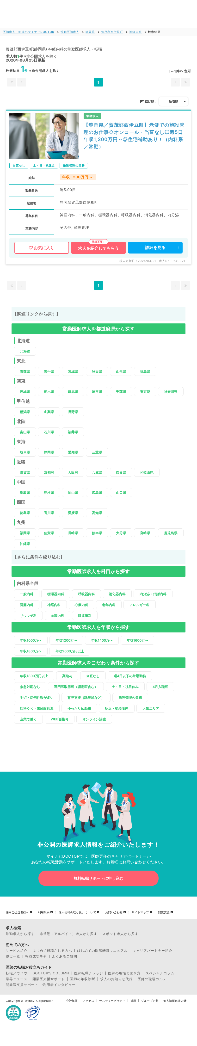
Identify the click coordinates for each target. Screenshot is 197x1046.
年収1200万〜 (66, 640)
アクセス (88, 1000)
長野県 (73, 412)
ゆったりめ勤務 (79, 708)
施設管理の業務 (130, 697)
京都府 (49, 472)
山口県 (121, 492)
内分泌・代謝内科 (153, 594)
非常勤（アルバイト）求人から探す (68, 933)
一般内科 (26, 594)
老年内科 (109, 605)
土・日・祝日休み (125, 687)
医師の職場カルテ (152, 979)
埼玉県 (97, 392)
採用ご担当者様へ (17, 912)
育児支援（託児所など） (86, 697)
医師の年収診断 (82, 979)
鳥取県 (25, 492)
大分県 (121, 533)
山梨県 (49, 412)
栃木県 (49, 392)
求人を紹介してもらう (98, 248)
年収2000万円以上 (69, 651)
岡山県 (73, 492)
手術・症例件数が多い (37, 697)
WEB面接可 (59, 719)
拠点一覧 (13, 956)
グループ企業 (149, 1000)
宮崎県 (145, 533)
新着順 (173, 101)
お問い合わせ (114, 912)
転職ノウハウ (16, 973)
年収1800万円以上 (34, 676)
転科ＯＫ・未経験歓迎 (37, 708)
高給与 (67, 676)
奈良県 (121, 472)
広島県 (97, 492)
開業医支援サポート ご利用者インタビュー (40, 984)
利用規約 (43, 912)
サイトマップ (140, 912)
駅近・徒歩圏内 (117, 708)
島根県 (49, 492)
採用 (133, 1000)
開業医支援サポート (48, 979)
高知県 (97, 513)
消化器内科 (117, 594)
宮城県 (73, 371)
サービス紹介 (16, 950)
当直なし (93, 676)
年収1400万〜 (102, 640)
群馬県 (73, 392)
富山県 (25, 432)
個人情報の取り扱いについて (77, 912)
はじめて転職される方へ (52, 950)
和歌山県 (147, 472)
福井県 (73, 432)
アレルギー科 (139, 605)
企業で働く (28, 719)
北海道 (25, 351)
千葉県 (121, 392)
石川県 (49, 432)
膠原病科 (85, 615)
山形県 (121, 371)
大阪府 (73, 472)
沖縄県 (25, 544)
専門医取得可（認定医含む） (76, 687)
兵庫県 (97, 472)
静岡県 (90, 32)
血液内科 (57, 615)
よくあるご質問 (64, 956)
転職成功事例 (36, 956)
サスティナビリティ (112, 1000)
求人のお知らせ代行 (116, 979)
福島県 (145, 371)
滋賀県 (25, 472)
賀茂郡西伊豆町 (112, 32)
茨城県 (25, 392)
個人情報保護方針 (174, 1000)
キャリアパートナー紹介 (152, 950)
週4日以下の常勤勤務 (130, 676)
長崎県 (73, 533)
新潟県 (25, 412)
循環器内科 (55, 594)
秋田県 (97, 371)
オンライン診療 (94, 719)
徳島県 (25, 513)
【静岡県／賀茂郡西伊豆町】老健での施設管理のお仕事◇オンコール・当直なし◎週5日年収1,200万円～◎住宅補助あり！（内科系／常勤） (134, 135)
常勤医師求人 (70, 32)
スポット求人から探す (120, 933)
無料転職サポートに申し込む (98, 878)
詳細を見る (155, 247)
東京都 (145, 392)
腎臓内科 (26, 605)
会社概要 (72, 1000)
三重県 (97, 452)
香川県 (49, 513)
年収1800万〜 (31, 651)
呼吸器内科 (86, 594)
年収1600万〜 (137, 640)
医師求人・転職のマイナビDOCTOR (28, 32)
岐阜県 (25, 452)
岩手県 (49, 371)
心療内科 (81, 605)
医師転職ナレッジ (88, 973)
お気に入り (44, 247)
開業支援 (164, 912)
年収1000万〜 (31, 640)
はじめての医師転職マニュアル (102, 950)
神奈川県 (171, 392)
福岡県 (25, 533)
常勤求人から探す (20, 933)
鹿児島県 (171, 533)
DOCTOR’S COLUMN (50, 973)
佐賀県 (49, 533)
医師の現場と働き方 (124, 973)
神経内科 (135, 32)
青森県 (25, 371)
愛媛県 (73, 513)
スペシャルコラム (160, 973)
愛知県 (73, 452)
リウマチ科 (28, 615)
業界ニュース (16, 979)
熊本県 (97, 533)
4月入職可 (160, 687)
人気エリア (150, 708)
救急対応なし (30, 687)
